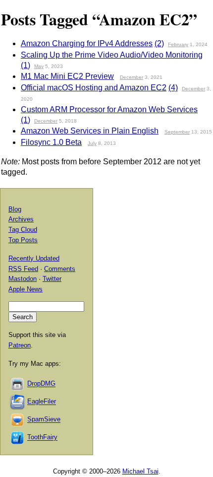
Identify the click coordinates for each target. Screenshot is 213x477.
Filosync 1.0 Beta (51, 142)
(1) (25, 65)
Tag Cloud (22, 229)
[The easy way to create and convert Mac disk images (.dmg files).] (17, 384)
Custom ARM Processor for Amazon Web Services (109, 109)
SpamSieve (43, 419)
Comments (59, 269)
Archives (21, 219)
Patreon (19, 345)
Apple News (25, 289)
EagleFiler (41, 402)
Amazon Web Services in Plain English (90, 131)
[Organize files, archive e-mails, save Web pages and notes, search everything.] (17, 402)
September (177, 132)
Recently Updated (33, 258)
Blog (14, 209)
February (178, 44)
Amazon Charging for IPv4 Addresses (87, 43)
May (39, 66)
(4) (173, 87)
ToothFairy (42, 437)
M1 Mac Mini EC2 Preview (67, 76)
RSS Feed (23, 269)
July (92, 143)
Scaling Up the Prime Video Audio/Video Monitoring (112, 55)
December (131, 77)
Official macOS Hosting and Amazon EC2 (93, 87)
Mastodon (22, 278)
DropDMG (41, 384)
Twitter (52, 278)
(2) (159, 43)
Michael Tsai (140, 471)
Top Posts (23, 240)
